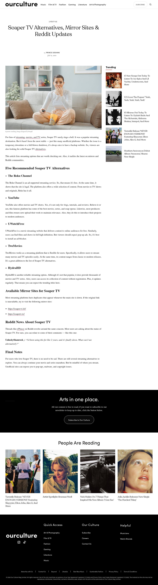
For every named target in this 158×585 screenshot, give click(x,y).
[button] (150, 4)
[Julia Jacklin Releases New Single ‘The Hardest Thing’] (135, 471)
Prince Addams (53, 52)
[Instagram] (18, 542)
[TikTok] (24, 542)
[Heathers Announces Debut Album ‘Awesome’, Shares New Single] (114, 154)
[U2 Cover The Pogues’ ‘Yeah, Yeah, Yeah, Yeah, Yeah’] (114, 99)
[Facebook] (49, 45)
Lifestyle (53, 21)
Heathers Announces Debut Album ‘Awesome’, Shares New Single (137, 154)
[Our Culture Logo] (21, 3)
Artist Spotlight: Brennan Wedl (57, 497)
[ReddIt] (60, 45)
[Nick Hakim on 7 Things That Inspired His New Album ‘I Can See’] (97, 471)
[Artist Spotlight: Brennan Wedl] (60, 471)
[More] (72, 45)
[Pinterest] (55, 45)
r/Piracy (20, 328)
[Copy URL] (66, 45)
